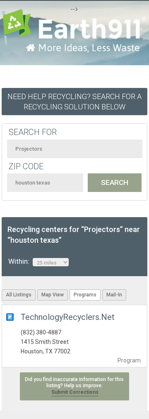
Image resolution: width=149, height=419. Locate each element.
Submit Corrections (75, 392)
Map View (52, 295)
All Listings (18, 295)
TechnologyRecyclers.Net (68, 317)
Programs (85, 295)
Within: (20, 261)
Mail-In (114, 295)
